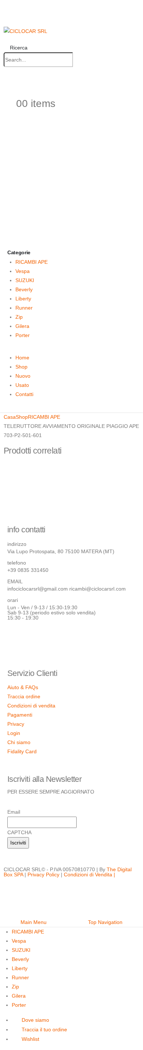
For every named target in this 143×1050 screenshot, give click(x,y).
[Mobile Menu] (7, 14)
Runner (24, 308)
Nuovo (22, 376)
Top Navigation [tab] (105, 922)
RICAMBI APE (31, 262)
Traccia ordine (23, 696)
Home (22, 358)
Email (13, 812)
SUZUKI (24, 280)
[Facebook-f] (16, 638)
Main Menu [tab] (34, 922)
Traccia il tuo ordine (44, 1029)
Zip (19, 317)
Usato (22, 385)
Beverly (24, 289)
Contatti (24, 394)
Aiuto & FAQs (22, 687)
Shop (21, 367)
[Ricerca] (80, 60)
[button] (15, 48)
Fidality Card (22, 751)
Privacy (15, 724)
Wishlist (30, 1039)
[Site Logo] (25, 31)
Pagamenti (19, 715)
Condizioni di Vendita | (89, 874)
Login (13, 733)
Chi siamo (18, 742)
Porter (22, 335)
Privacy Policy (43, 874)
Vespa (22, 271)
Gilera (22, 326)
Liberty (23, 299)
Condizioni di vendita (31, 706)
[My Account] (7, 86)
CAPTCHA (19, 832)
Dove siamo (35, 1020)
